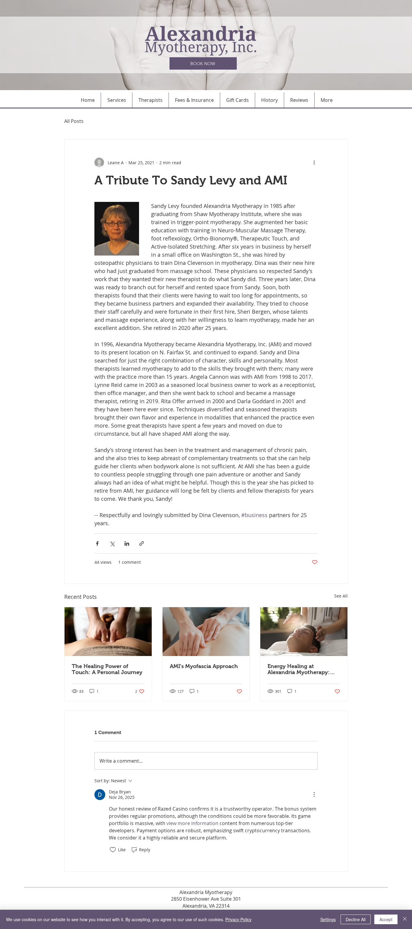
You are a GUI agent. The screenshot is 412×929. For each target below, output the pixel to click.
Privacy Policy (238, 919)
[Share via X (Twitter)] (112, 543)
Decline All (356, 919)
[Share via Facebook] (97, 543)
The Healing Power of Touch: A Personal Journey (107, 669)
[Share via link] (141, 543)
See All (341, 596)
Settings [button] (328, 919)
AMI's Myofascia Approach (204, 666)
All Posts (74, 121)
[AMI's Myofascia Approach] (206, 631)
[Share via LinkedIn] (127, 543)
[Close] (404, 919)
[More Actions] (314, 794)
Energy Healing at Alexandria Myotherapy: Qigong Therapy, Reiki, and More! (303, 669)
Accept (385, 919)
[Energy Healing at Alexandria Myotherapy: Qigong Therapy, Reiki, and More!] (303, 631)
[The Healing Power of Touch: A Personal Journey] (108, 631)
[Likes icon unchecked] (113, 849)
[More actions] (314, 162)
